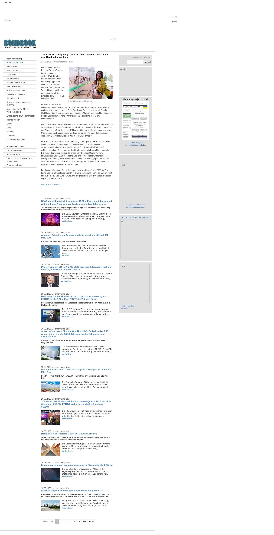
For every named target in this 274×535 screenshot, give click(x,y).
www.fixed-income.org (50, 184)
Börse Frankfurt (13, 154)
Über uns (10, 132)
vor (84, 522)
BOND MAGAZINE (15, 63)
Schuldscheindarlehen (16, 90)
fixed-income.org (14, 59)
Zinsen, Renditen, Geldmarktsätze (21, 116)
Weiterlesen (67, 221)
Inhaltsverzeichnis (127, 306)
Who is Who (12, 66)
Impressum (11, 136)
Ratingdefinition (13, 120)
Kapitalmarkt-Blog (14, 150)
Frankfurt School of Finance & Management (19, 159)
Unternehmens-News (16, 82)
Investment (11, 74)
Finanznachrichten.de (16, 165)
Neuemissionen (13, 78)
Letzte (92, 522)
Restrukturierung (14, 86)
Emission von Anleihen (16, 94)
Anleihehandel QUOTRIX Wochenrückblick (17, 110)
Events (9, 124)
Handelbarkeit (13, 98)
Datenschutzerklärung (16, 140)
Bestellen (124, 308)
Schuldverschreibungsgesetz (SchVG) (19, 103)
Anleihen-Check (13, 70)
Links (9, 128)
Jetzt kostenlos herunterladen (134, 217)
